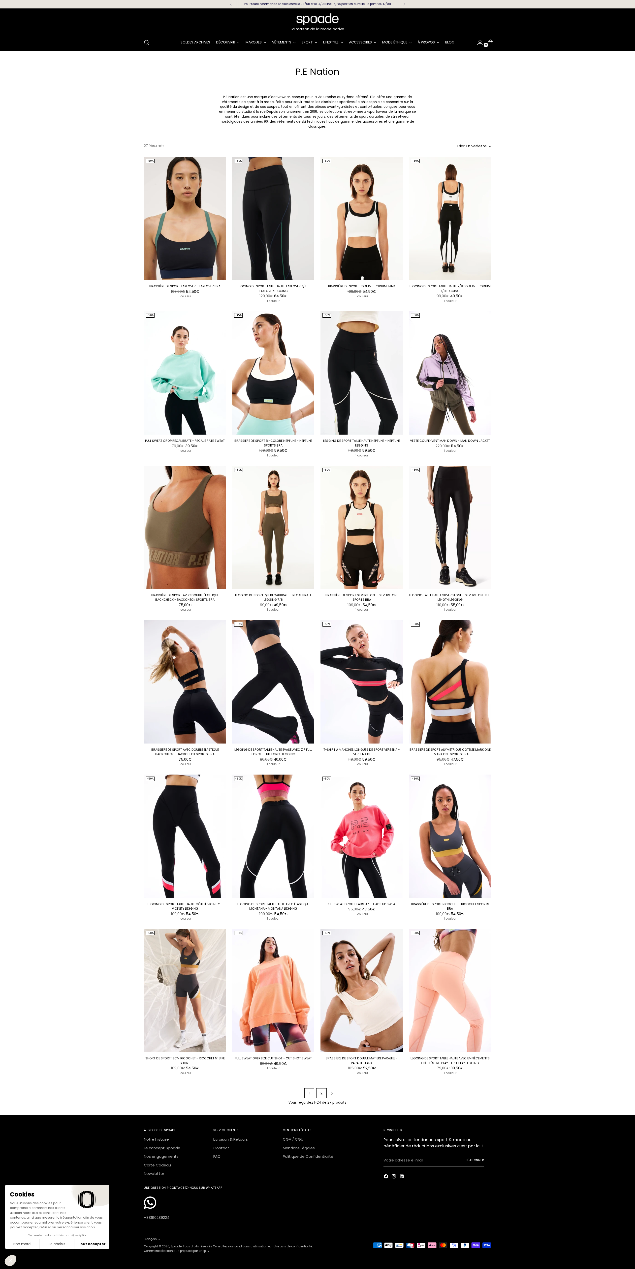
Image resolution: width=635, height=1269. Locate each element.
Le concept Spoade (162, 1148)
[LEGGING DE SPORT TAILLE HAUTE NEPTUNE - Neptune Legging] (361, 373)
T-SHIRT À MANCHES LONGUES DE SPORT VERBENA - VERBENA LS (361, 751)
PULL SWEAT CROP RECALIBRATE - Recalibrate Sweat (185, 441)
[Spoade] (317, 19)
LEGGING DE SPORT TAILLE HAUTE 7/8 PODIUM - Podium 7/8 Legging (450, 288)
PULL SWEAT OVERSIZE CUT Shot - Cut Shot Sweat (273, 1058)
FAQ (217, 1156)
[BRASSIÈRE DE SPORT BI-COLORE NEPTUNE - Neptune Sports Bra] (273, 373)
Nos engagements (161, 1156)
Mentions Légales (299, 1148)
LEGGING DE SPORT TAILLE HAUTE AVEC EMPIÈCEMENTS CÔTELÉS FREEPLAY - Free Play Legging (450, 1060)
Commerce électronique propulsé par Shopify (176, 1251)
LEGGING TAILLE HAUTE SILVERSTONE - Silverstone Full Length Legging (450, 597)
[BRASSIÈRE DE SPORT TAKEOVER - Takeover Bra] (185, 218)
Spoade (176, 1246)
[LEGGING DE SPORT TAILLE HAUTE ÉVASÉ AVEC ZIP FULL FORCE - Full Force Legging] (273, 682)
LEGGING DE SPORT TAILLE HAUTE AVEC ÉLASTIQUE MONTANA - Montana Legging (273, 906)
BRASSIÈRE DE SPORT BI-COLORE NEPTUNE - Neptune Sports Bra (273, 443)
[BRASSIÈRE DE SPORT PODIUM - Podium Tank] (361, 218)
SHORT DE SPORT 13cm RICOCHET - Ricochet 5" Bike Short (185, 1060)
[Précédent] (230, 4)
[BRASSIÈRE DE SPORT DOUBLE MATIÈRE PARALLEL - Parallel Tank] (361, 990)
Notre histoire (156, 1139)
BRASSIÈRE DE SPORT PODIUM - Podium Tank (361, 286)
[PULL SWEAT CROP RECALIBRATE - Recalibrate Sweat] (185, 373)
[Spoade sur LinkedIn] (402, 1177)
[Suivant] (404, 4)
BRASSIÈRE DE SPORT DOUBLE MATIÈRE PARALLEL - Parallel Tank (362, 1060)
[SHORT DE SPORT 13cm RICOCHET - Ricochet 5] (185, 990)
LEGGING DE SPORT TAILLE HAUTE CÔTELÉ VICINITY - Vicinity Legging (185, 906)
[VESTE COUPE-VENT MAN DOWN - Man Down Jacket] (450, 373)
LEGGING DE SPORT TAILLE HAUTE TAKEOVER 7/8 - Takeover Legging (273, 288)
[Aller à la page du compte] (478, 42)
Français (150, 1239)
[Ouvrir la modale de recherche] (147, 42)
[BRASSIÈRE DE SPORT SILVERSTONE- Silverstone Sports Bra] (361, 527)
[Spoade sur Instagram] (394, 1177)
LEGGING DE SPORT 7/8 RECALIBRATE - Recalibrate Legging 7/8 (273, 597)
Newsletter (154, 1173)
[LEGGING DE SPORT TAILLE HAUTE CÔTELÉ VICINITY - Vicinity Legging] (185, 836)
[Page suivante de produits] (332, 1093)
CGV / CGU (293, 1139)
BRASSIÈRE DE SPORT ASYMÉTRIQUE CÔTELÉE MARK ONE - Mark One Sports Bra (450, 751)
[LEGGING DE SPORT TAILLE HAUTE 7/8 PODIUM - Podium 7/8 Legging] (450, 218)
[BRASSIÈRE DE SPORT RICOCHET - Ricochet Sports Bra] (450, 836)
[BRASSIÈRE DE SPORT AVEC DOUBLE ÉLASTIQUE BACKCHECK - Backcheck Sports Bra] (185, 527)
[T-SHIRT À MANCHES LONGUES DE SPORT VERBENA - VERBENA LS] (361, 682)
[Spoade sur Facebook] (386, 1177)
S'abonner (475, 1160)
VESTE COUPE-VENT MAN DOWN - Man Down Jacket (450, 441)
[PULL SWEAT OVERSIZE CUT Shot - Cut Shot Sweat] (273, 990)
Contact (221, 1148)
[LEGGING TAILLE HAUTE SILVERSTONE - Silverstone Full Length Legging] (450, 527)
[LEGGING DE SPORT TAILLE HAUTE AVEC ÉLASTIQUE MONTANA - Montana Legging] (273, 836)
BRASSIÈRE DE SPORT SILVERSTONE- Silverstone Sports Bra (361, 597)
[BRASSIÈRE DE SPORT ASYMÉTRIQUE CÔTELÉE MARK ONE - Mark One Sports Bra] (450, 682)
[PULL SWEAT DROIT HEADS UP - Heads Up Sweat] (361, 836)
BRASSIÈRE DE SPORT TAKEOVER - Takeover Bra (185, 286)
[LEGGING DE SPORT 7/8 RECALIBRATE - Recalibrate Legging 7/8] (273, 527)
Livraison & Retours (230, 1139)
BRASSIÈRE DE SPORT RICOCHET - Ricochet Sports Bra (450, 906)
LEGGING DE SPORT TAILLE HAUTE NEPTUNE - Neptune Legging (361, 443)
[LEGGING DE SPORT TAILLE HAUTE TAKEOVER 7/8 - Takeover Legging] (273, 218)
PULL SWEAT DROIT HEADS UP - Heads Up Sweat (362, 904)
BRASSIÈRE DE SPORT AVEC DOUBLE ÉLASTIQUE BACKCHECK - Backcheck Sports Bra (185, 597)
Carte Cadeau (157, 1165)
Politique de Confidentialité (308, 1156)
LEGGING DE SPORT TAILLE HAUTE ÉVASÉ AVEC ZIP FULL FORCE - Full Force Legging (273, 751)
